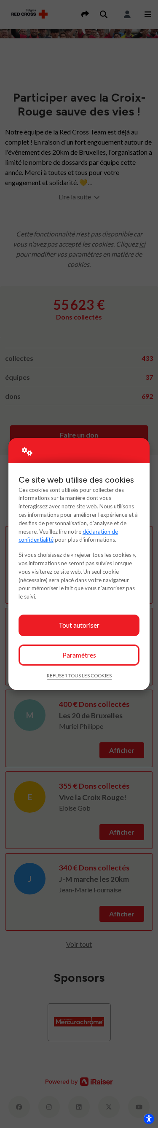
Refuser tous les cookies (79, 675)
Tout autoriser (79, 625)
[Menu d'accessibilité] (149, 1119)
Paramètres (79, 655)
